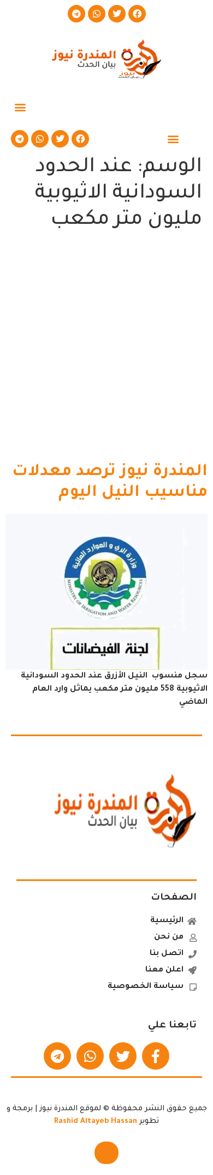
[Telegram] (76, 13)
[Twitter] (117, 13)
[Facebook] (137, 13)
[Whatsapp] (96, 13)
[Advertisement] (106, 349)
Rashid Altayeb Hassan (95, 1121)
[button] (20, 107)
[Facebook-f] (155, 1056)
